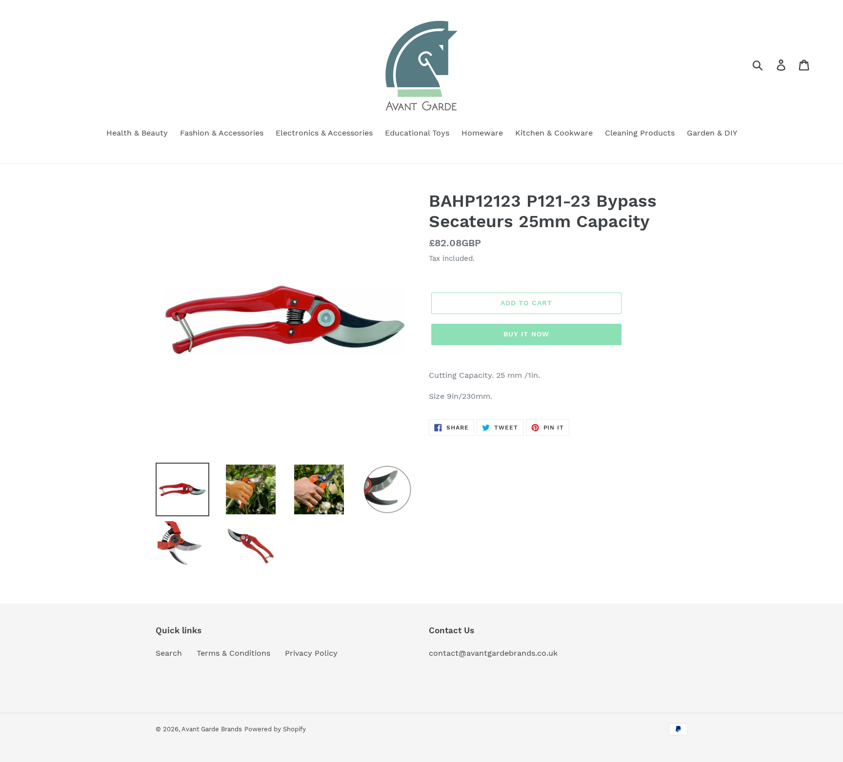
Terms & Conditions (233, 653)
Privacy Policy (311, 653)
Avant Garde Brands (211, 729)
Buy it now (526, 334)
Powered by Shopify (275, 729)
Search (169, 653)
